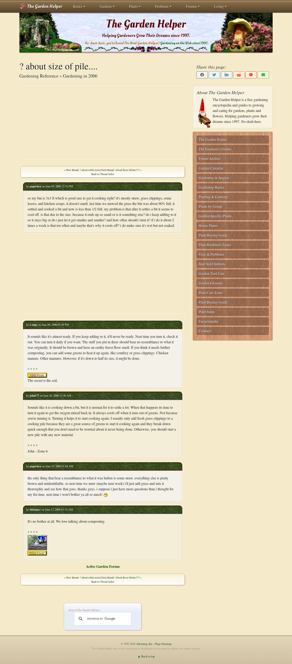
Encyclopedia (208, 321)
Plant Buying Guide (213, 235)
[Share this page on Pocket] (251, 74)
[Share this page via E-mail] (263, 74)
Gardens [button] (106, 6)
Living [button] (219, 6)
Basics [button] (77, 6)
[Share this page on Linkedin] (226, 74)
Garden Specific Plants (215, 216)
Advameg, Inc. (144, 644)
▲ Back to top (146, 656)
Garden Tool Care (212, 273)
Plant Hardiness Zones (215, 244)
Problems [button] (162, 6)
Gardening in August (214, 177)
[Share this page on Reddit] (239, 74)
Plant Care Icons (210, 292)
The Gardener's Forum (215, 149)
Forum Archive (210, 158)
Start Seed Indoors (212, 263)
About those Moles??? (127, 170)
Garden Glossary (211, 283)
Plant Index (207, 311)
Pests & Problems (211, 254)
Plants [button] (133, 6)
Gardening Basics (211, 187)
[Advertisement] (102, 122)
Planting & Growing (213, 196)
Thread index (107, 174)
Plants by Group (210, 206)
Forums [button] (191, 6)
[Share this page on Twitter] (214, 74)
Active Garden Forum (103, 566)
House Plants (208, 225)
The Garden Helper (44, 6)
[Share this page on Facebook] (202, 74)
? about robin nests (90, 170)
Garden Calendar (211, 168)
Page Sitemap (163, 644)
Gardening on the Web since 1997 (183, 43)
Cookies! (205, 330)
